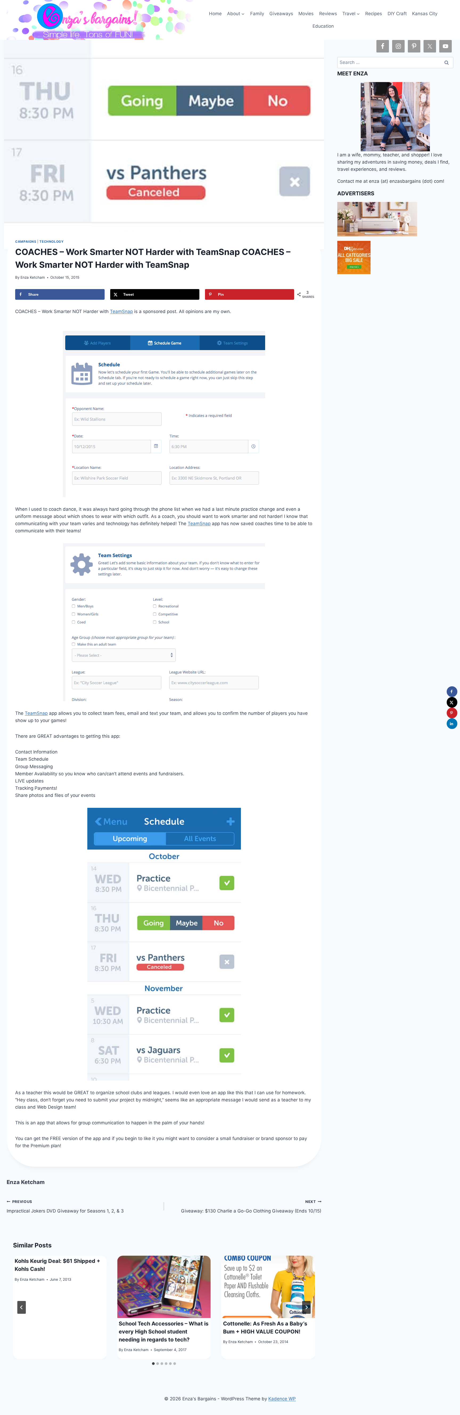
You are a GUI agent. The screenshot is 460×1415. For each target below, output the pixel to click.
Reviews (328, 13)
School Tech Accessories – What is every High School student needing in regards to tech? (163, 1331)
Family (257, 13)
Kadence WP (282, 1398)
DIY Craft (397, 13)
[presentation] (164, 1287)
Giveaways (281, 13)
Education (323, 26)
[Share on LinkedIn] (452, 723)
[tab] (153, 1363)
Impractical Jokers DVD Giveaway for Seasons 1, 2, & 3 (65, 1206)
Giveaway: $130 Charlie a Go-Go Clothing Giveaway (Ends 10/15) (251, 1206)
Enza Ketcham (32, 277)
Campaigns (25, 242)
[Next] (306, 1307)
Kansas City (424, 13)
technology (51, 242)
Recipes (373, 13)
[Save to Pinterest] (452, 713)
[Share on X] (452, 702)
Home (215, 13)
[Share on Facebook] (452, 691)
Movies (306, 13)
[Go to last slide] (21, 1307)
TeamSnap (121, 311)
